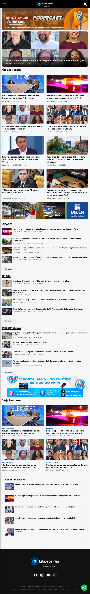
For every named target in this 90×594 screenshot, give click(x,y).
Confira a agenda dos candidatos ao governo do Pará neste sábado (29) (45, 507)
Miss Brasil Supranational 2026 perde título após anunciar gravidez (41, 281)
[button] (43, 64)
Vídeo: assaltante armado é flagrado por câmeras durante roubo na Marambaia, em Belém (50, 257)
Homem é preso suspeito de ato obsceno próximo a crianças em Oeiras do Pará (45, 229)
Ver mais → (9, 269)
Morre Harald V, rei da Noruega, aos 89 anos (31, 342)
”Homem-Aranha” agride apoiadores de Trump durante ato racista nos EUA (43, 352)
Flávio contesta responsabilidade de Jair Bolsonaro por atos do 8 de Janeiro (46, 484)
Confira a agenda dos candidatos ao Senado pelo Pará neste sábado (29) (45, 518)
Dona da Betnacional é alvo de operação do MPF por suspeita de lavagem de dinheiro (48, 309)
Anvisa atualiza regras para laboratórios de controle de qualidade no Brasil (44, 300)
